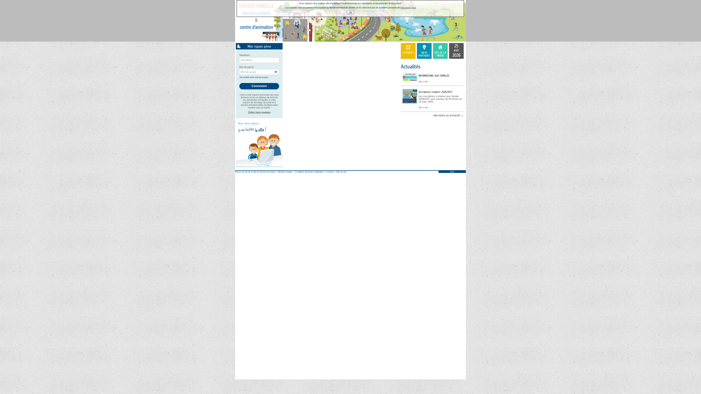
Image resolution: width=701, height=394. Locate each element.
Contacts (330, 172)
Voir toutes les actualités (446, 115)
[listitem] (456, 51)
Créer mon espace (259, 112)
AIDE (452, 172)
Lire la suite (423, 81)
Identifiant (244, 55)
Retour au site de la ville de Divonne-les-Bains (255, 172)
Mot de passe (246, 67)
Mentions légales (285, 172)
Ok (351, 13)
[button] (276, 72)
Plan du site (341, 172)
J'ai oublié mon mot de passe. (254, 77)
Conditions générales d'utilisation (309, 172)
